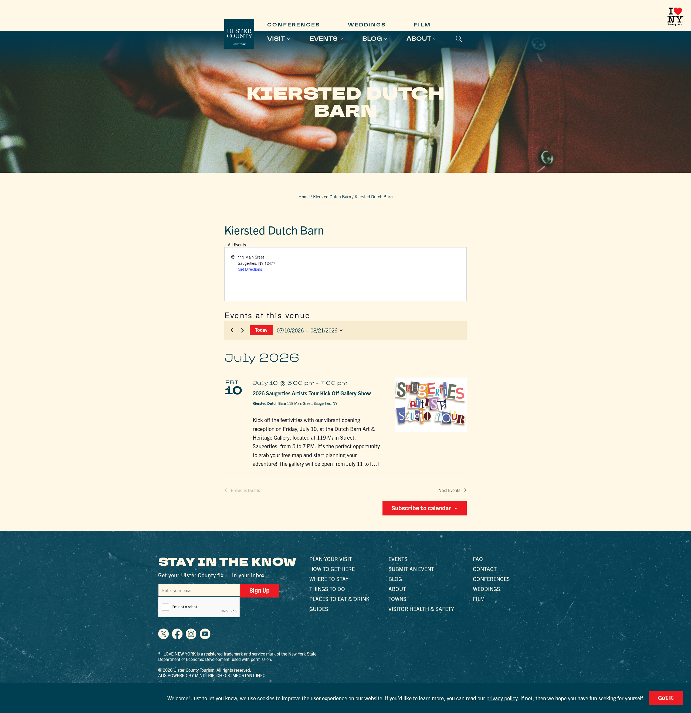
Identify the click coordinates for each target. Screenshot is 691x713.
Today (261, 329)
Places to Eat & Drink (339, 598)
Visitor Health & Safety (421, 608)
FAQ (478, 558)
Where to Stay (328, 578)
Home (304, 196)
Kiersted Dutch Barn (332, 196)
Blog (372, 38)
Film (422, 24)
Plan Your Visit (330, 558)
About (419, 38)
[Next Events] (242, 330)
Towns (397, 598)
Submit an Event (411, 568)
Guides (318, 608)
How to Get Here (332, 568)
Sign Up (259, 590)
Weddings (367, 24)
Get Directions (250, 269)
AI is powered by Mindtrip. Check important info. (212, 675)
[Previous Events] (232, 330)
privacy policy (502, 698)
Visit (276, 38)
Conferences (293, 24)
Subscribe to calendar (421, 508)
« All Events (235, 244)
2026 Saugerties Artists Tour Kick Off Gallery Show (312, 393)
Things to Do (327, 588)
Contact (485, 568)
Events (324, 38)
